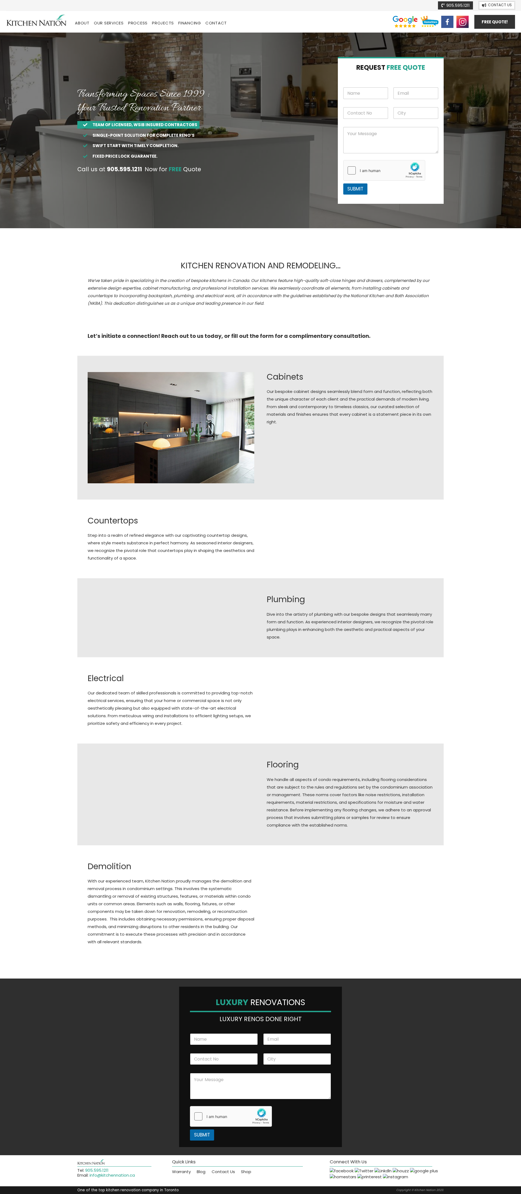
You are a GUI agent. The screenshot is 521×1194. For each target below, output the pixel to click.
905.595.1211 (97, 1170)
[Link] (36, 21)
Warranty (181, 1171)
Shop (246, 1171)
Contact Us (223, 1171)
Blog (201, 1171)
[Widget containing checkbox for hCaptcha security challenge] (384, 170)
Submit (355, 189)
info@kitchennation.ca (112, 1175)
